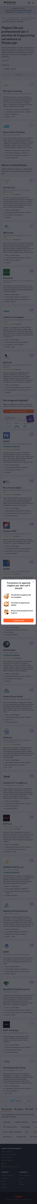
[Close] (33, 581)
